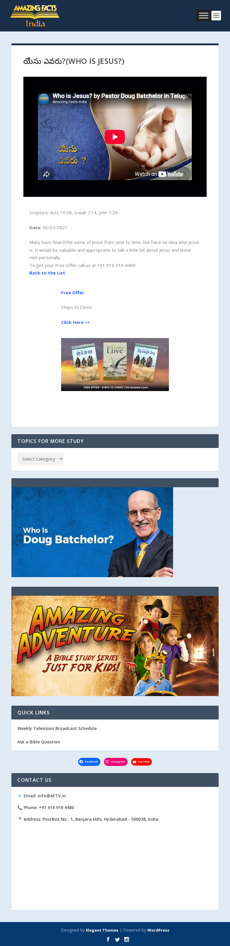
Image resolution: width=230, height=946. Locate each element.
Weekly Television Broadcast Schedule (57, 728)
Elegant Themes (102, 930)
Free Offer (72, 292)
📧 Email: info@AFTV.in (41, 796)
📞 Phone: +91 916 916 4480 (45, 807)
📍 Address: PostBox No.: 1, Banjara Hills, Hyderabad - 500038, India (87, 819)
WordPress (158, 930)
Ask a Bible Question (38, 742)
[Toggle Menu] (203, 15)
